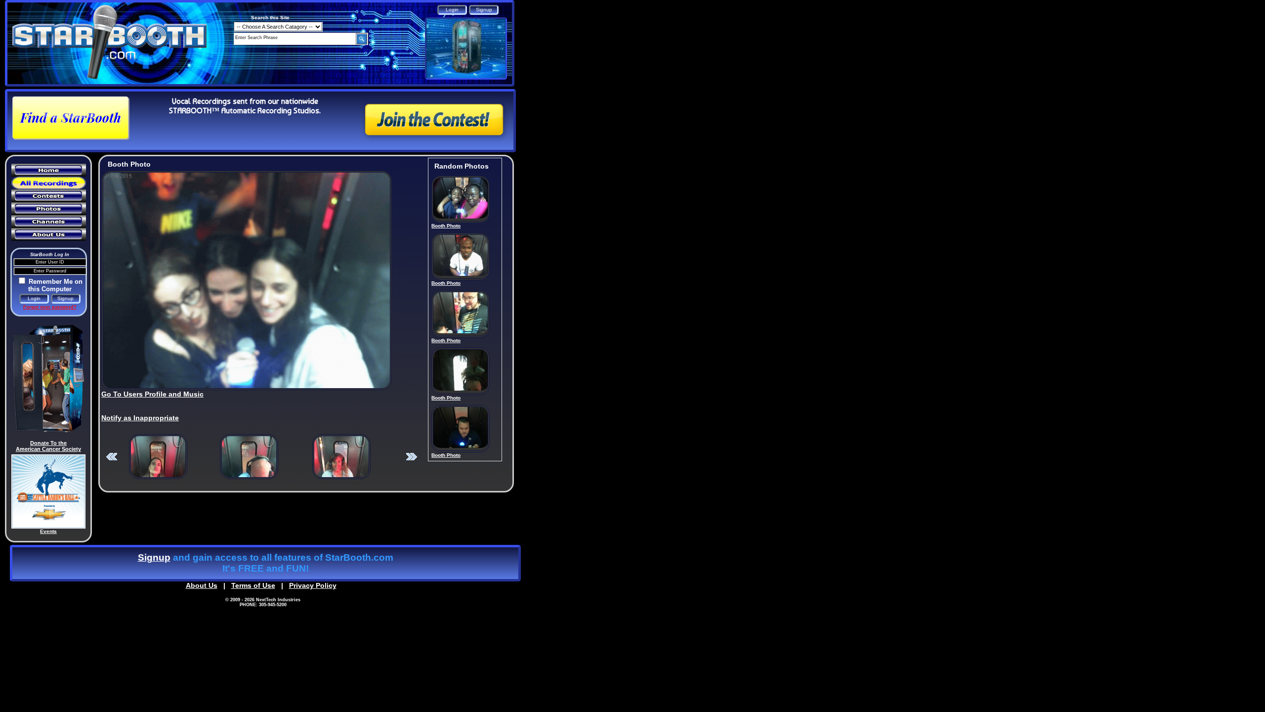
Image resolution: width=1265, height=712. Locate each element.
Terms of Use (253, 585)
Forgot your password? (50, 307)
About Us (201, 585)
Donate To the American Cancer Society (48, 446)
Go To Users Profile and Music (152, 394)
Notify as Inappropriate (140, 418)
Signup (154, 557)
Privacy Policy (313, 585)
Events (48, 531)
